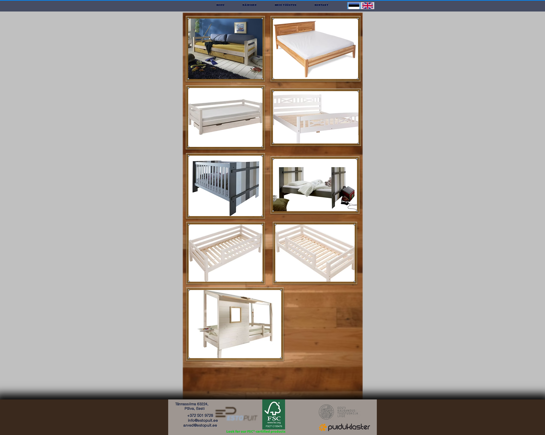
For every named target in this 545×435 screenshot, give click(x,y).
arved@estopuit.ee (200, 425)
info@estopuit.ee (203, 420)
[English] (367, 5)
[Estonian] (354, 5)
